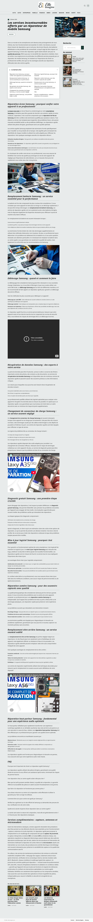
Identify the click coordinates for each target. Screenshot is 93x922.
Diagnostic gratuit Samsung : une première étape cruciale (21, 95)
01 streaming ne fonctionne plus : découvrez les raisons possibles (78, 71)
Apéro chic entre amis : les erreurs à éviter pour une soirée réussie (78, 60)
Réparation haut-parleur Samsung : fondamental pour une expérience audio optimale (44, 88)
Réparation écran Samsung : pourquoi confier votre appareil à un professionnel (20, 74)
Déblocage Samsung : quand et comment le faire (21, 82)
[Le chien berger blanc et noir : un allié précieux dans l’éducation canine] (15, 891)
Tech (74, 68)
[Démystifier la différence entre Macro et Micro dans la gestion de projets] (67, 82)
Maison (11, 34)
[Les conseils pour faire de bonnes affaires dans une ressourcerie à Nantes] (33, 891)
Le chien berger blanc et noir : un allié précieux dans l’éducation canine (15, 900)
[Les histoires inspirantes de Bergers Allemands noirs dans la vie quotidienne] (51, 891)
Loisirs (9, 905)
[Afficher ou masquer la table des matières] (39, 70)
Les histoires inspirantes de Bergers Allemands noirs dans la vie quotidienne (50, 901)
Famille (74, 56)
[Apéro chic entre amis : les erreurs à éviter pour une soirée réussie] (67, 59)
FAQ (35, 92)
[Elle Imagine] (46, 6)
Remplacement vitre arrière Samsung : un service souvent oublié (45, 82)
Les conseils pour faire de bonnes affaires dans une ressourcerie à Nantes (33, 900)
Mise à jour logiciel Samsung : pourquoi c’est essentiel (45, 74)
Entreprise (75, 79)
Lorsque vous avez (13, 111)
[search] (84, 5)
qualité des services (14, 54)
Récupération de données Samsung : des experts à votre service (20, 87)
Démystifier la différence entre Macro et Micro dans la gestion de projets (79, 82)
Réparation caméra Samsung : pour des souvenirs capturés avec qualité (44, 78)
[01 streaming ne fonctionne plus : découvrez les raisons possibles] (67, 70)
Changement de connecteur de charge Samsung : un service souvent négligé (20, 91)
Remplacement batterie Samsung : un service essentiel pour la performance (19, 78)
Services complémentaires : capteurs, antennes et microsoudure (44, 95)
